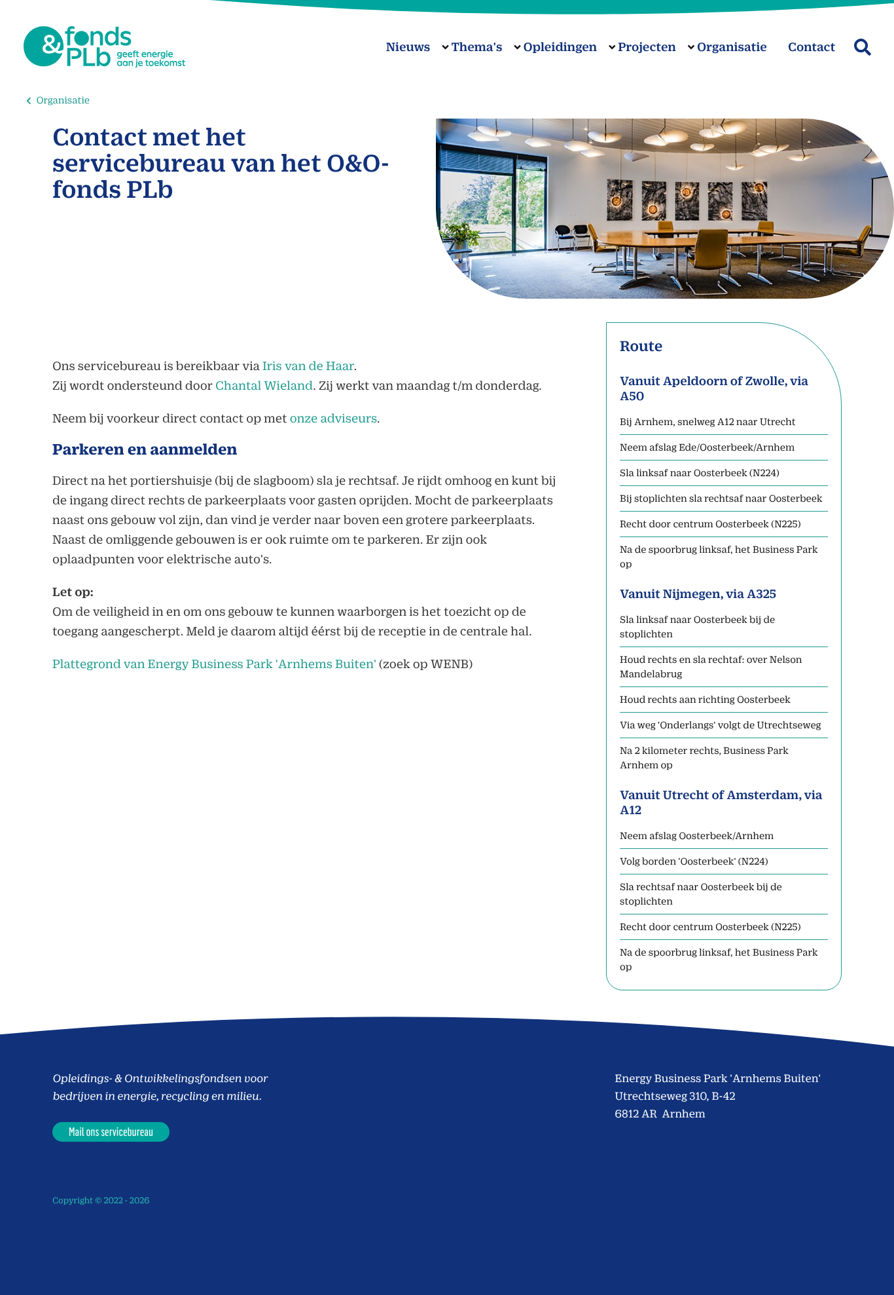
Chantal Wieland (264, 385)
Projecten (647, 47)
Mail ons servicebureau (111, 1131)
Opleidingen (560, 47)
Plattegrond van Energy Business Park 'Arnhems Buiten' (214, 664)
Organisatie (732, 47)
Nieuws (408, 47)
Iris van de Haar (307, 366)
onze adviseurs (333, 418)
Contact (812, 47)
